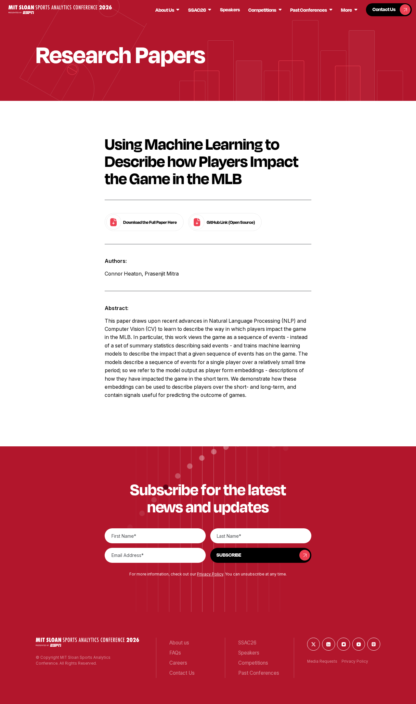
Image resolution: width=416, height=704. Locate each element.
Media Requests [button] (322, 661)
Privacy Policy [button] (210, 574)
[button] (60, 9)
